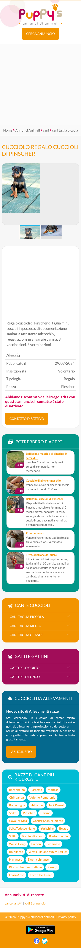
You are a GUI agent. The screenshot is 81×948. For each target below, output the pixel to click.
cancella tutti (13, 903)
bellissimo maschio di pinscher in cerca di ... (46, 456)
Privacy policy (66, 917)
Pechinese (53, 844)
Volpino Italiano (32, 836)
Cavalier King (18, 820)
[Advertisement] (40, 84)
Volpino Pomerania (42, 797)
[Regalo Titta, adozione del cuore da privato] (15, 560)
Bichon (36, 844)
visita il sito (21, 752)
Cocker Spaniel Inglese (48, 820)
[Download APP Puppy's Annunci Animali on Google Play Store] (40, 933)
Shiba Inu (37, 805)
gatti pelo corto (25, 668)
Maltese (53, 789)
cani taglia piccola (65, 130)
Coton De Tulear (41, 875)
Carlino (45, 813)
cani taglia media (25, 626)
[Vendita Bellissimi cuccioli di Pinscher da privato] (15, 504)
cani (46, 130)
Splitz (12, 836)
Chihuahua (16, 797)
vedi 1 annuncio (35, 903)
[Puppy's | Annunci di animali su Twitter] (45, 941)
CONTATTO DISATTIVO (27, 418)
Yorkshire (47, 828)
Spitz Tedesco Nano (22, 828)
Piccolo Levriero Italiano (25, 867)
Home (7, 130)
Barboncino (17, 789)
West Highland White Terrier (48, 851)
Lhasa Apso (16, 875)
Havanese (15, 859)
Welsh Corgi (17, 844)
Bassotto (36, 789)
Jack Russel (56, 805)
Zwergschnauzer (39, 859)
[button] (75, 194)
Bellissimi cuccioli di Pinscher (44, 499)
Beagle (63, 828)
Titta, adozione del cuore (41, 555)
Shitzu (13, 813)
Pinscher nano (34, 533)
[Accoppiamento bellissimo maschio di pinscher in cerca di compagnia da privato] (15, 459)
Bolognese (16, 851)
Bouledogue (17, 805)
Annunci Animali (27, 130)
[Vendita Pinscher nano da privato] (15, 539)
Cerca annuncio (40, 34)
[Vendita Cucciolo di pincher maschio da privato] (15, 485)
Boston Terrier (58, 836)
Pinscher (29, 813)
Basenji (52, 867)
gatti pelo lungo (25, 677)
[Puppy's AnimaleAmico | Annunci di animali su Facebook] (37, 941)
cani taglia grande (26, 635)
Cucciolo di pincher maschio (43, 480)
